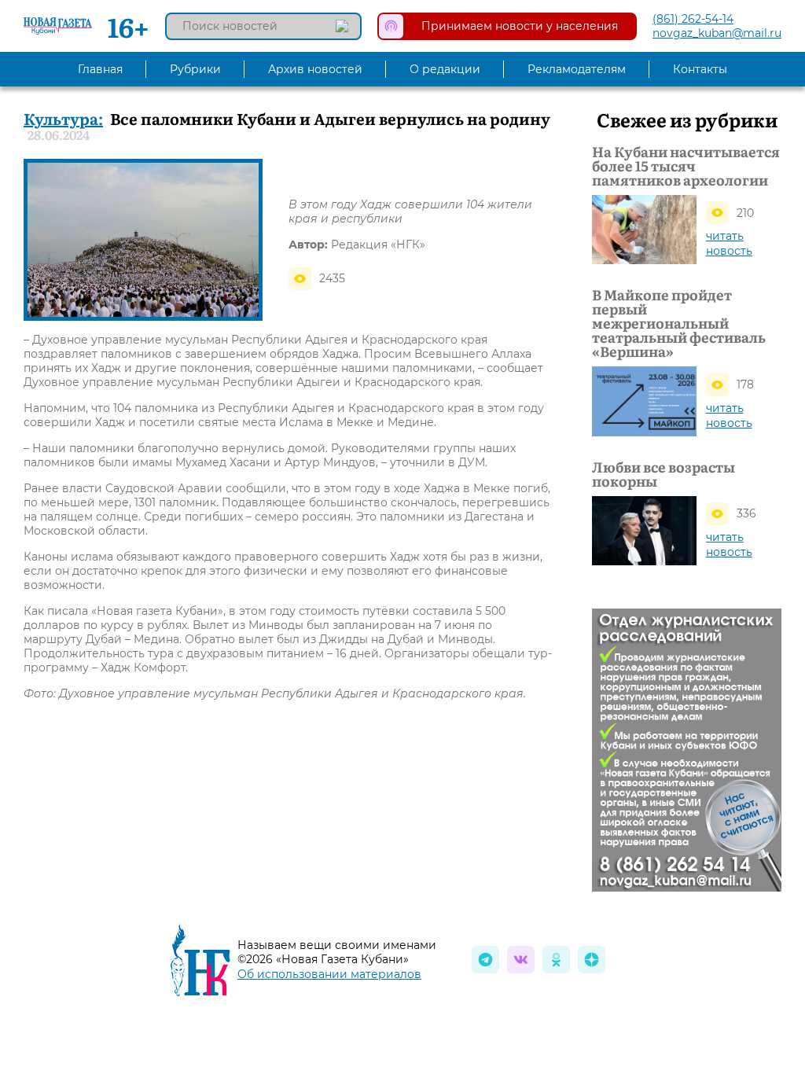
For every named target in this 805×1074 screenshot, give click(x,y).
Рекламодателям (576, 69)
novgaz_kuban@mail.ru (716, 33)
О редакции (445, 69)
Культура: (63, 118)
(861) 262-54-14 (692, 19)
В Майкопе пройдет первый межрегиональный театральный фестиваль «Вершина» (679, 323)
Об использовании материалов (329, 974)
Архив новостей (315, 69)
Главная (100, 69)
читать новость (729, 243)
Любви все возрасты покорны (663, 474)
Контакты (700, 69)
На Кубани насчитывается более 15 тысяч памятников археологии (686, 166)
